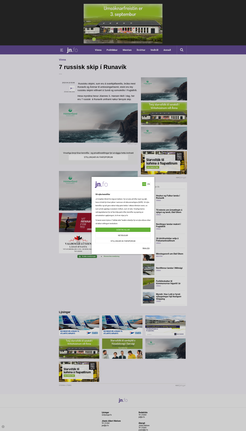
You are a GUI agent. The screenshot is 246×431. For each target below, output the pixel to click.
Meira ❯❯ (146, 248)
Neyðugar (123, 235)
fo (144, 184)
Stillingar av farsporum (123, 241)
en (148, 184)
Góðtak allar (123, 230)
